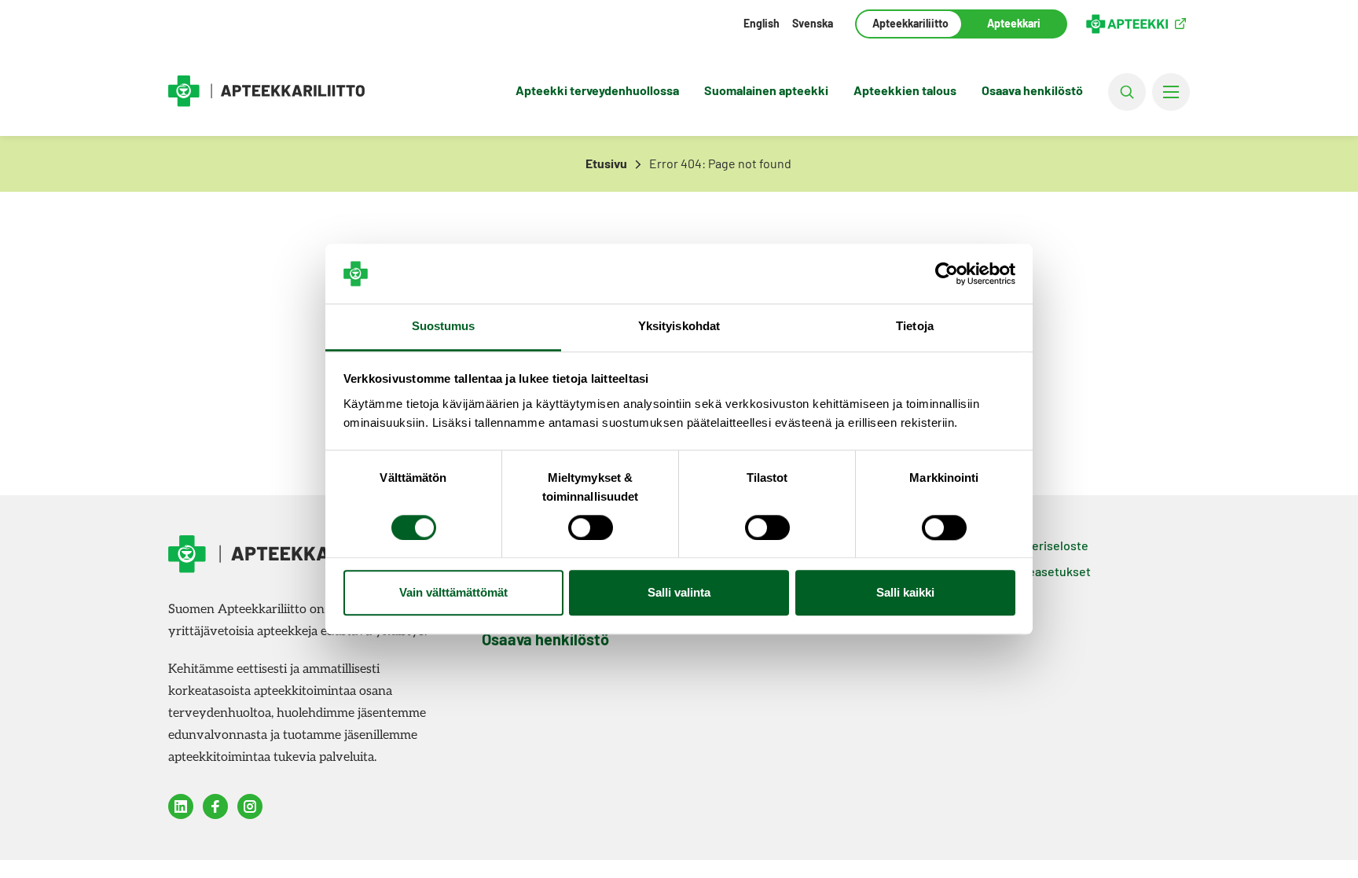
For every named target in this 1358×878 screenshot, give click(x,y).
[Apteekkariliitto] (266, 91)
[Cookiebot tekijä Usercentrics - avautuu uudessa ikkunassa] (946, 273)
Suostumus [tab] (443, 326)
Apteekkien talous (904, 90)
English (761, 23)
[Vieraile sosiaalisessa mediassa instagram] (249, 806)
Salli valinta (679, 593)
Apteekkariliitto (908, 23)
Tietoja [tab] (915, 326)
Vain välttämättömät (453, 593)
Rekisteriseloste (1042, 545)
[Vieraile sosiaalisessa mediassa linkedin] (180, 806)
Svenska (812, 23)
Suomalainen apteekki (766, 90)
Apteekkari (1014, 23)
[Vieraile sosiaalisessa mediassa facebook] (215, 806)
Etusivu (606, 163)
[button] (1127, 92)
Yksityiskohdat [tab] (679, 326)
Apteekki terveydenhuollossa (597, 90)
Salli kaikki (905, 593)
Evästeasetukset (1043, 571)
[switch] (590, 527)
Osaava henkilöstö (1032, 90)
